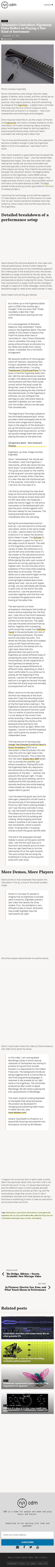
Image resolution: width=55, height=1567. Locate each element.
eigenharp (5, 1215)
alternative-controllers (16, 1213)
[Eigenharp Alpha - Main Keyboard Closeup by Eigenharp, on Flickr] (27, 446)
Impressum (12, 1563)
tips (22, 1218)
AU (49, 1213)
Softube (37, 538)
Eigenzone (11, 123)
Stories (4, 21)
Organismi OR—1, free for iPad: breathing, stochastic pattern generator (23, 1359)
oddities (37, 1215)
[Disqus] (27, 1452)
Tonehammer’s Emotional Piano (23, 371)
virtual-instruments (32, 1218)
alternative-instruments (37, 1213)
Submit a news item (39, 1563)
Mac (32, 1215)
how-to (12, 1215)
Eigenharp (23, 105)
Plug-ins (45, 1215)
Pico (46, 184)
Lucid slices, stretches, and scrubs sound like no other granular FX (26, 1334)
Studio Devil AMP (31, 759)
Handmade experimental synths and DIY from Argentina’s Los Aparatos (25, 1384)
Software (7, 1218)
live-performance (23, 1215)
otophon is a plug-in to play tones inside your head (25, 1409)
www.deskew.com (17, 1113)
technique (16, 1218)
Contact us (23, 1563)
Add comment (7, 39)
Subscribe (27, 1542)
